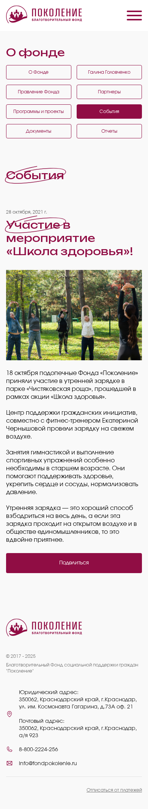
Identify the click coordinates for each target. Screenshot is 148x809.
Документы (38, 131)
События (109, 111)
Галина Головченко (109, 72)
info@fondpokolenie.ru (48, 763)
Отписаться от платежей (114, 790)
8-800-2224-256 (38, 749)
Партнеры (109, 92)
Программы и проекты (38, 111)
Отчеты (109, 131)
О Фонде (38, 72)
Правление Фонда (38, 92)
